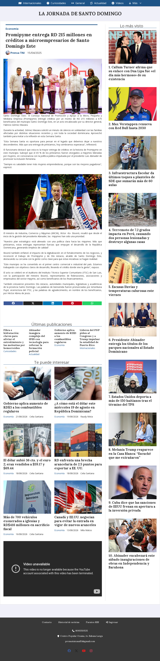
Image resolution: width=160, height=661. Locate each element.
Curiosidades (58, 3)
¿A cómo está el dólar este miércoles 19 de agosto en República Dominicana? (74, 407)
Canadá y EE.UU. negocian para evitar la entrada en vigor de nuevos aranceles (75, 521)
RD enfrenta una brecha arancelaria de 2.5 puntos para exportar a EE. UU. (78, 464)
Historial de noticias (68, 622)
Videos (120, 3)
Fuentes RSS (92, 622)
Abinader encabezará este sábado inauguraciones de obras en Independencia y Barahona (132, 562)
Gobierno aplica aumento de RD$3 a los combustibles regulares (25, 407)
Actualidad (100, 3)
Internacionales (32, 3)
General (80, 3)
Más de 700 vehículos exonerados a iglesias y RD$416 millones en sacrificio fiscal (26, 523)
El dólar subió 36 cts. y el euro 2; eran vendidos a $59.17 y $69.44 (27, 464)
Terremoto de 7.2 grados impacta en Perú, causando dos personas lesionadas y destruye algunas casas (130, 236)
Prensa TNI (17, 52)
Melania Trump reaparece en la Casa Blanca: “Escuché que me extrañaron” (131, 453)
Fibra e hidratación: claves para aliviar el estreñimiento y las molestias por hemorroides (14, 339)
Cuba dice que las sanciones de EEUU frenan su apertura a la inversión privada (132, 506)
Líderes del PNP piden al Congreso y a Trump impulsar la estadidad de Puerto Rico (90, 338)
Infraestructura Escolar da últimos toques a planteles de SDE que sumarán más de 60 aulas (132, 179)
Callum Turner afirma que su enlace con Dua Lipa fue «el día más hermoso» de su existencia (132, 73)
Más (135, 3)
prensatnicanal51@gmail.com (80, 641)
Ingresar (113, 622)
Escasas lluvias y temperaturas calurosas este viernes (131, 291)
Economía (12, 28)
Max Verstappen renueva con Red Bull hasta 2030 (130, 126)
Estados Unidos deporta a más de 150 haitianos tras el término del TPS (130, 401)
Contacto (47, 622)
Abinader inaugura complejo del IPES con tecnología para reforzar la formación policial (39, 341)
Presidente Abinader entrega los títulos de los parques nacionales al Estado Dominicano (131, 346)
